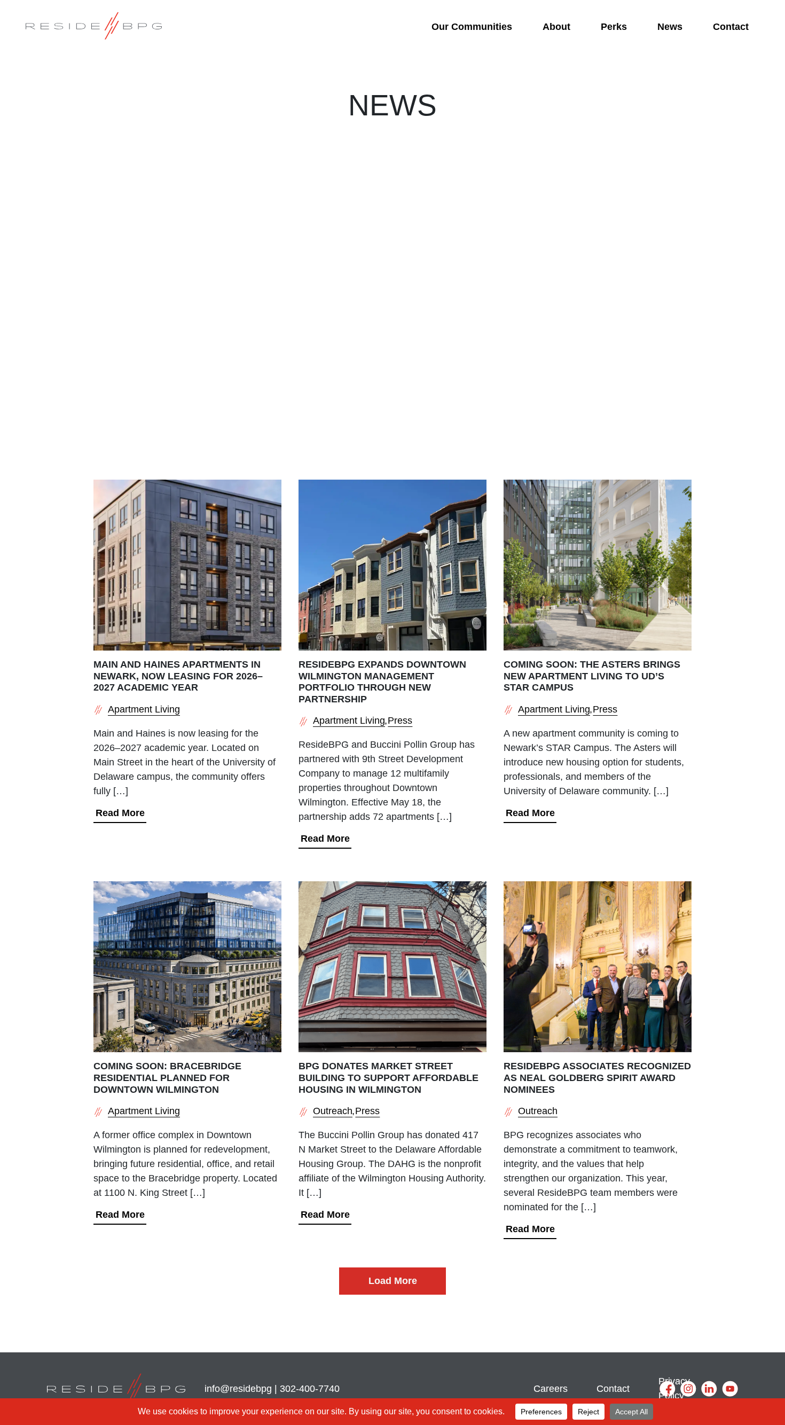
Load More (392, 1280)
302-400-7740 (310, 1388)
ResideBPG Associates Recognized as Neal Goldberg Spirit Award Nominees (597, 1077)
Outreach (332, 1111)
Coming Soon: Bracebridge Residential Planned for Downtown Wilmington (167, 1077)
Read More (120, 813)
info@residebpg (238, 1388)
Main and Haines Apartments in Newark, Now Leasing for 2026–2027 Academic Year (178, 676)
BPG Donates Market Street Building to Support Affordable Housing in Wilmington (388, 1077)
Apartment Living (144, 709)
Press (400, 720)
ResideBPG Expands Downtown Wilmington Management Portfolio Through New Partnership (382, 681)
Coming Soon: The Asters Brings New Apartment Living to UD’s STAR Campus (592, 676)
